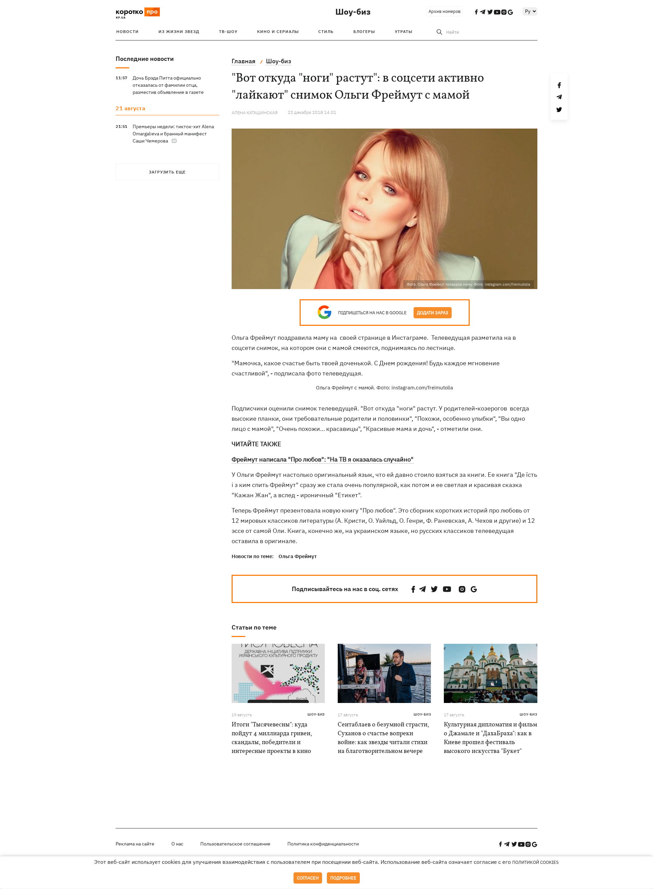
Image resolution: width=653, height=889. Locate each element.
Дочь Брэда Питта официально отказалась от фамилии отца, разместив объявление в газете (168, 85)
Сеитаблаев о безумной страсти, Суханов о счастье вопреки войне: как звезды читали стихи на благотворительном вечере (383, 738)
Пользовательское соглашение (235, 844)
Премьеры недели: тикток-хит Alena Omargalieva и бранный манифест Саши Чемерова (173, 133)
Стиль (326, 31)
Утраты (404, 31)
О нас (177, 844)
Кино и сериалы (278, 31)
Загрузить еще (167, 171)
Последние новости (145, 59)
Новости (127, 31)
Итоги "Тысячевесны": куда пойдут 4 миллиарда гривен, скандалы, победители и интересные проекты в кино (272, 738)
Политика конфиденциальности (323, 844)
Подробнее (343, 878)
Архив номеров (445, 11)
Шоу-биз (353, 11)
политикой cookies (535, 862)
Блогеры (364, 31)
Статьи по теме (254, 627)
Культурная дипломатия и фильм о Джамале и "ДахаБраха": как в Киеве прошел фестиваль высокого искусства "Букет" (490, 738)
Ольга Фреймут (298, 556)
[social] (413, 589)
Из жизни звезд (178, 31)
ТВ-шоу (228, 31)
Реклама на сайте (135, 844)
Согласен (308, 878)
